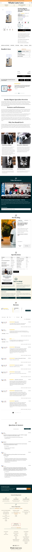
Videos (16, 538)
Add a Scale (20, 53)
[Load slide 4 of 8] (19, 93)
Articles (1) (26, 220)
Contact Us (26, 534)
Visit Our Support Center (5, 289)
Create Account (6, 534)
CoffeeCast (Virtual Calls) (26, 540)
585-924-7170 (17, 508)
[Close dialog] (12, 267)
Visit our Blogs (19, 297)
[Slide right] (11, 27)
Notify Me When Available (21, 31)
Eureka (19, 13)
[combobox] (12, 317)
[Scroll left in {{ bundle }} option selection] (17, 51)
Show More (16, 271)
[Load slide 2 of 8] (16, 93)
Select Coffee (20, 56)
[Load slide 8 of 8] (24, 93)
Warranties (16, 534)
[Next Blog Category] (30, 220)
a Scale (19, 51)
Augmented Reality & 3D (16, 539)
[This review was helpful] (28, 326)
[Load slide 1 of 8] (15, 93)
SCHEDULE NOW (7, 283)
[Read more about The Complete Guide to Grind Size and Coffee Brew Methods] (8, 233)
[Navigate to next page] (20, 412)
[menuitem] (6, 533)
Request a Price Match (21, 28)
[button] (16, 209)
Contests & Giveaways (16, 540)
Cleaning (23, 51)
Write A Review (28, 310)
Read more (11, 385)
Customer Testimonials (26, 539)
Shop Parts (18, 289)
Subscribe (26, 543)
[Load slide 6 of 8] (21, 93)
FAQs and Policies (26, 538)
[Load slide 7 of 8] (22, 93)
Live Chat (21, 508)
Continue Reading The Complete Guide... (23, 234)
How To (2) (20, 220)
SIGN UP (28, 488)
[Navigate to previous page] (11, 412)
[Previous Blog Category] (16, 220)
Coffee (27, 51)
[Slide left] (6, 27)
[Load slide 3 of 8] (17, 93)
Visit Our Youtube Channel (5, 297)
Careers (26, 535)
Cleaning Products (21, 54)
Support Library (19, 527)
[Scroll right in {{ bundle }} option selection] (30, 51)
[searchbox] (4, 317)
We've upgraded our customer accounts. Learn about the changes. (16, 0)
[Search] (29, 3)
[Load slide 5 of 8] (20, 93)
